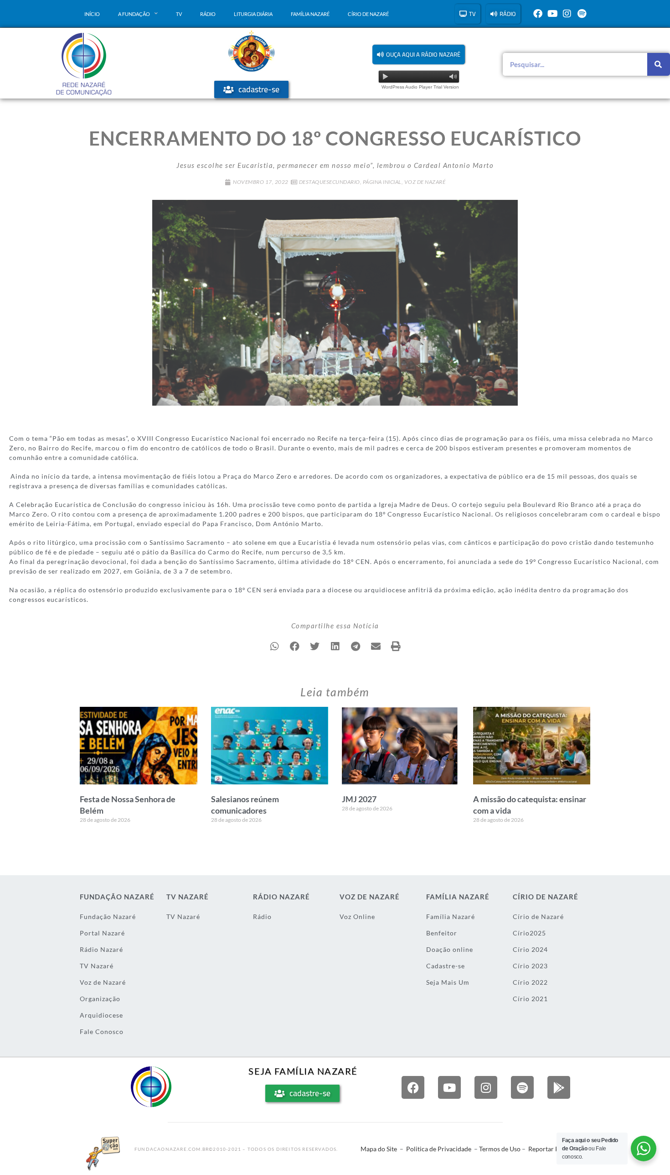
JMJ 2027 (359, 799)
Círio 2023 (530, 966)
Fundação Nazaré (108, 916)
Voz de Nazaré (425, 181)
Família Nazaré (310, 14)
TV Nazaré (96, 966)
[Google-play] (558, 1087)
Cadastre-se (445, 966)
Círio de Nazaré (368, 14)
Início (92, 14)
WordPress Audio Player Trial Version (420, 86)
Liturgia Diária (253, 14)
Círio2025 (529, 933)
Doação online (449, 949)
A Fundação (134, 14)
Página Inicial (382, 181)
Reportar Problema (555, 1149)
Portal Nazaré (102, 933)
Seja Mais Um (447, 982)
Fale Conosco (102, 1031)
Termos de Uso (500, 1149)
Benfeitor (441, 933)
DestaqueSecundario (329, 181)
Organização (100, 999)
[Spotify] (581, 13)
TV (179, 14)
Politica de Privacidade (438, 1149)
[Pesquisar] (658, 64)
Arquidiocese (101, 1015)
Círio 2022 (530, 982)
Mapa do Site (379, 1149)
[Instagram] (567, 13)
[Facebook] (537, 13)
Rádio (208, 14)
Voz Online (357, 916)
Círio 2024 (530, 949)
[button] (418, 54)
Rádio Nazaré (101, 949)
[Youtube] (552, 13)
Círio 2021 (530, 999)
